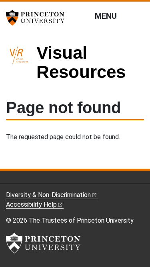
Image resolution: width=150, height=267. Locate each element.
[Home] (21, 65)
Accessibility (31, 204)
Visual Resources (81, 62)
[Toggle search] (139, 15)
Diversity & (48, 195)
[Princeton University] (38, 18)
